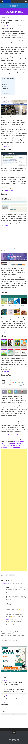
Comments (7, 583)
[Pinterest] (18, 6)
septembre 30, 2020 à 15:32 (18, 596)
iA (1, 680)
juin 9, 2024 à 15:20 (18, 619)
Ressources (11, 575)
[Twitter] (10, 6)
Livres (7, 17)
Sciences (3, 702)
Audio (3, 17)
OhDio (4, 90)
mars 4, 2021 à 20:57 (15, 603)
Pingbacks (18, 583)
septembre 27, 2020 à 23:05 (19, 587)
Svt (8, 702)
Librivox (5, 86)
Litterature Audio (7, 84)
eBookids (5, 91)
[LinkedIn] (15, 6)
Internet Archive (7, 93)
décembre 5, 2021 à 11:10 (16, 608)
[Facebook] (13, 6)
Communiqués (5, 695)
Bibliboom (5, 88)
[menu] (7, 1)
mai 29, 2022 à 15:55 (16, 613)
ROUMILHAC (9, 619)
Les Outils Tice (14, 12)
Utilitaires (6, 680)
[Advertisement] (14, 237)
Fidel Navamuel (7, 25)
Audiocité (5, 83)
